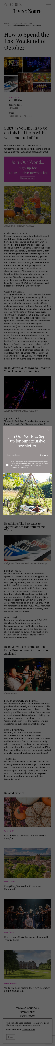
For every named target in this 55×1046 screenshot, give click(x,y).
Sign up (44, 455)
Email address (12, 456)
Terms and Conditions (30, 463)
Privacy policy (15, 463)
